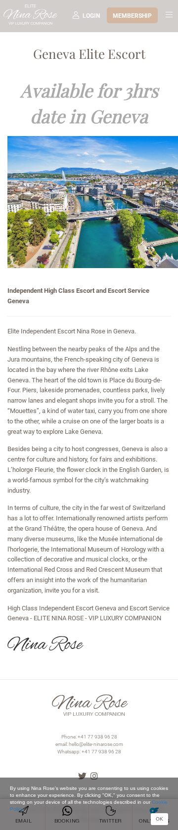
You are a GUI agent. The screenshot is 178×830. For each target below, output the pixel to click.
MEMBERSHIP (132, 15)
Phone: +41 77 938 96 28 (89, 736)
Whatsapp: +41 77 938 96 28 (89, 751)
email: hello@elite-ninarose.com (89, 744)
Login (91, 15)
